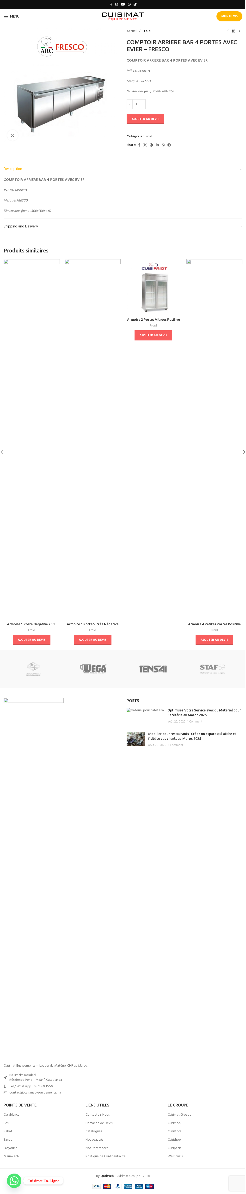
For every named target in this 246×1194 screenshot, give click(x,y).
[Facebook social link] (111, 4)
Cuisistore (175, 1131)
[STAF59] (212, 669)
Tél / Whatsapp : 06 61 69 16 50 (31, 1086)
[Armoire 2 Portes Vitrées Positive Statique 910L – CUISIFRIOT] (153, 287)
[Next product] (239, 31)
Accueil (132, 31)
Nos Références (97, 1148)
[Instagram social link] (117, 4)
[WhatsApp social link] (129, 4)
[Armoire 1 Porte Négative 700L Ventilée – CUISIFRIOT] (32, 439)
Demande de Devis (99, 1123)
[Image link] (34, 878)
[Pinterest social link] (151, 145)
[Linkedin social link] (157, 145)
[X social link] (145, 145)
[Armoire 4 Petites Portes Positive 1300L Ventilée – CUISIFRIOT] (214, 439)
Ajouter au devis (145, 119)
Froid (146, 31)
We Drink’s (175, 1156)
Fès (6, 1123)
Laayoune (11, 1148)
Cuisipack (174, 1148)
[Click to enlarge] (12, 135)
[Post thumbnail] (145, 716)
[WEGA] (93, 669)
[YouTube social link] (123, 4)
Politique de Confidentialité (106, 1156)
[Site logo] (123, 16)
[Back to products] (234, 31)
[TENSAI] (153, 669)
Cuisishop (174, 1139)
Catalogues (94, 1131)
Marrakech (11, 1156)
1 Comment (194, 721)
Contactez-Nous (98, 1114)
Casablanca (11, 1114)
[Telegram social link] (169, 145)
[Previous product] (228, 31)
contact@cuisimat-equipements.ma (35, 1092)
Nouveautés (94, 1139)
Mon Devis (229, 16)
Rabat (8, 1131)
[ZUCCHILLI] (33, 669)
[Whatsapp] (14, 1181)
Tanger (8, 1139)
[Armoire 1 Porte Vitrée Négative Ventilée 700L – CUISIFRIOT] (93, 439)
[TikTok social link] (135, 4)
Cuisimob (174, 1123)
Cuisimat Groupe (179, 1114)
